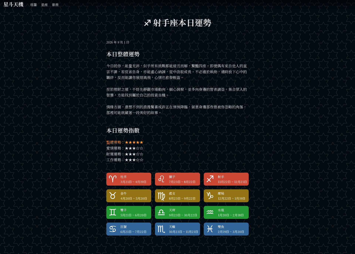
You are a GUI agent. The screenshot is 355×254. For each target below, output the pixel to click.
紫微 (55, 4)
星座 (44, 4)
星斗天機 (13, 4)
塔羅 (33, 4)
